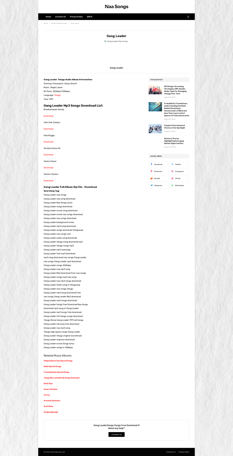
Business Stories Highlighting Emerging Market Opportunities (174, 141)
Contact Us (60, 17)
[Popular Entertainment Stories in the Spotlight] (155, 128)
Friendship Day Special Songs (56, 372)
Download (48, 116)
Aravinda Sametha (52, 401)
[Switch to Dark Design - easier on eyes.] (188, 17)
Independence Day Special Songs (58, 361)
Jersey (47, 395)
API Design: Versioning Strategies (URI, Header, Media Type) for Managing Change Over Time (175, 90)
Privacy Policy (76, 17)
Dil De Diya (48, 384)
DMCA (89, 17)
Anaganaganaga (51, 412)
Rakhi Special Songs (52, 366)
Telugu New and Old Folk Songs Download (61, 378)
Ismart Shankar (51, 389)
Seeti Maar (48, 406)
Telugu (57, 95)
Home (48, 17)
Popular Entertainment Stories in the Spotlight (174, 126)
